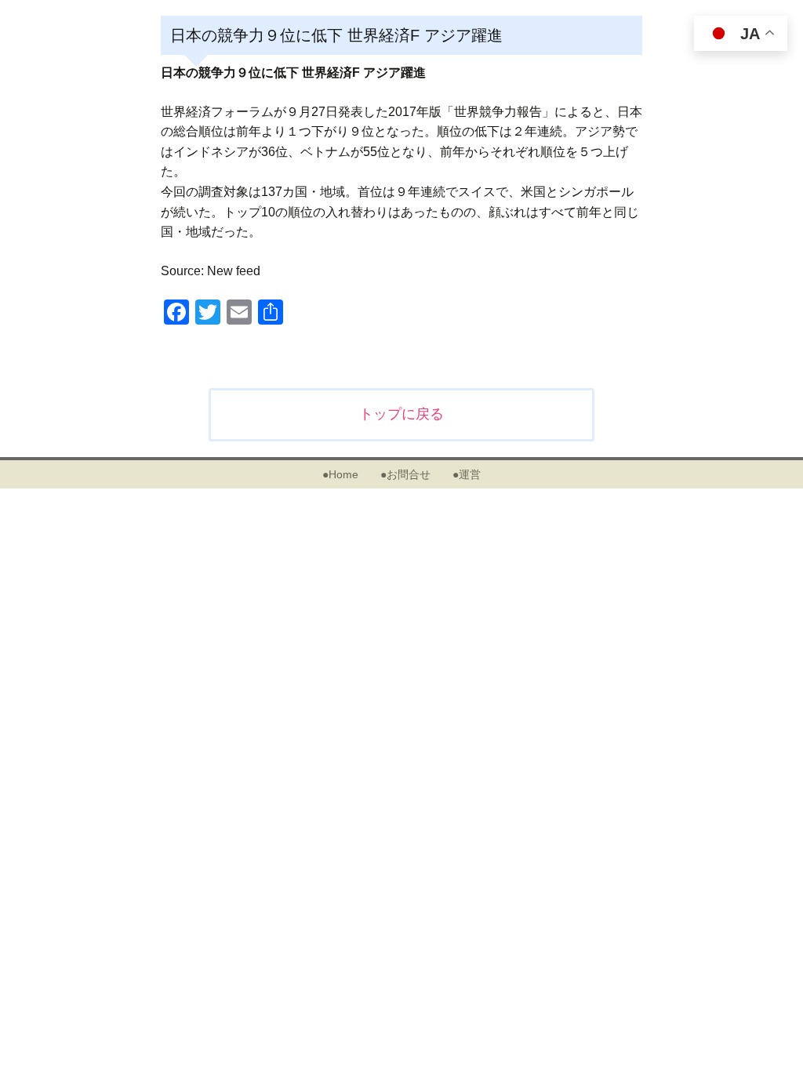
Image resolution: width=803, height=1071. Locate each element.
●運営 (466, 474)
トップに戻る (401, 414)
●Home (340, 474)
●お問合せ (405, 474)
